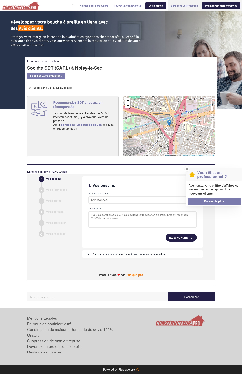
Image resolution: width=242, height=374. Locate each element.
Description (95, 208)
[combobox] (141, 200)
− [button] (128, 106)
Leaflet (168, 155)
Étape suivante (178, 237)
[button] (94, 5)
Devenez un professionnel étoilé (54, 346)
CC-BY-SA (210, 155)
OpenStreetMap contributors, (194, 155)
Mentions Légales (42, 318)
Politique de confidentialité (49, 323)
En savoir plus (214, 201)
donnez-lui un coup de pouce (81, 125)
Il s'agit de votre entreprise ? (46, 76)
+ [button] (128, 101)
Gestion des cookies (44, 352)
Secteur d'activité (98, 193)
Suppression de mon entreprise (53, 340)
